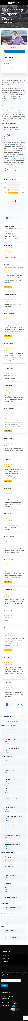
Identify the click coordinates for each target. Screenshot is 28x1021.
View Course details (6, 22)
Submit (5, 985)
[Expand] (3, 730)
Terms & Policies (6, 1003)
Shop (4, 964)
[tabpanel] (14, 394)
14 (18, 218)
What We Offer (6, 958)
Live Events (5, 961)
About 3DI (5, 955)
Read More (7, 286)
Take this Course (15, 51)
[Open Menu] (2, 3)
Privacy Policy (5, 1005)
